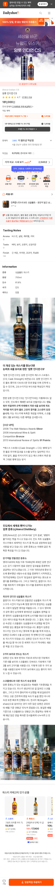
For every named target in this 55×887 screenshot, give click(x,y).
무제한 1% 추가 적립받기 (26, 129)
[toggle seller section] (51, 140)
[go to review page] (52, 194)
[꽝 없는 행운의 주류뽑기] (27, 22)
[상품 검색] (40, 13)
